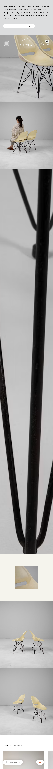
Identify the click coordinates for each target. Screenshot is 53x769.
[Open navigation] (6, 43)
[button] (42, 43)
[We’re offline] (40, 762)
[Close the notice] (48, 7)
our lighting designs (19, 26)
